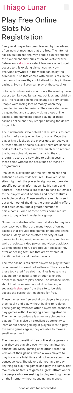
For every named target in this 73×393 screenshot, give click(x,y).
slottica (24, 63)
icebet (18, 288)
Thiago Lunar (24, 7)
